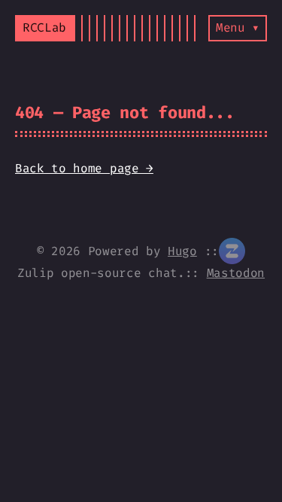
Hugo (182, 251)
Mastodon (236, 273)
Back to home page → (84, 168)
